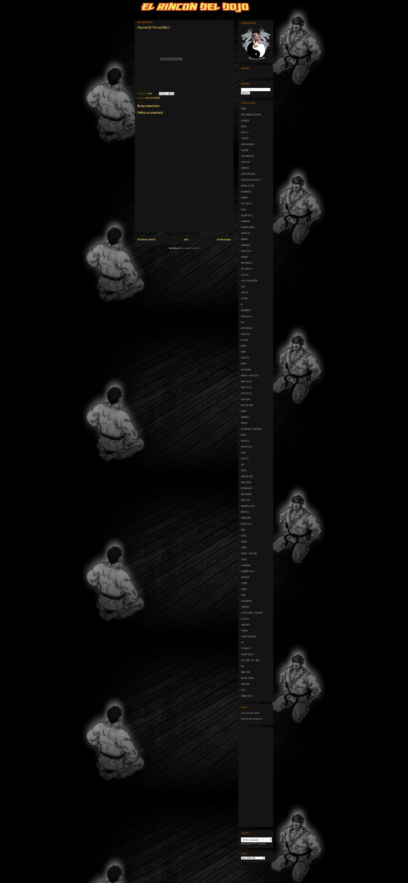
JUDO (243, 287)
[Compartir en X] (166, 93)
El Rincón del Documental (251, 719)
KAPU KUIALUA (246, 328)
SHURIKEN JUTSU (247, 571)
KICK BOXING (246, 370)
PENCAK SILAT (246, 524)
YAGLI (243, 690)
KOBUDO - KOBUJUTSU (250, 376)
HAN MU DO (245, 233)
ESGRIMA (244, 198)
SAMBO (244, 547)
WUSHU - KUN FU (247, 678)
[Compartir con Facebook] (169, 93)
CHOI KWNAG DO (247, 156)
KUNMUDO (245, 417)
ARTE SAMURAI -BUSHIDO (251, 115)
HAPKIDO (244, 257)
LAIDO (243, 453)
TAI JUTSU (245, 619)
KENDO (243, 352)
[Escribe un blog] (163, 93)
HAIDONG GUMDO (247, 227)
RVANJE (244, 542)
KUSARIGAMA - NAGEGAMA (251, 429)
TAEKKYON (245, 607)
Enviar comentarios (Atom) (189, 248)
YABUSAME (245, 684)
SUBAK (243, 589)
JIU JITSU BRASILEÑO (249, 281)
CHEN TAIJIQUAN (247, 144)
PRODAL (244, 536)
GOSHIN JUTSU (247, 215)
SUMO (243, 595)
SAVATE (244, 559)
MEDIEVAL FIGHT (247, 476)
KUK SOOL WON (247, 405)
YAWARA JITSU (246, 696)
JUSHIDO (244, 298)
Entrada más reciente (146, 239)
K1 (242, 304)
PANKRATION (246, 518)
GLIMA (243, 209)
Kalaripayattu (246, 316)
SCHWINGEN (245, 565)
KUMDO (244, 411)
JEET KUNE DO (246, 269)
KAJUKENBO (245, 310)
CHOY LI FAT (149, 98)
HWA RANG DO (246, 263)
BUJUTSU (244, 132)
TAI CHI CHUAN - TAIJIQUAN (251, 613)
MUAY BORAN (246, 494)
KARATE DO (245, 334)
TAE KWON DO (246, 601)
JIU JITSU (244, 275)
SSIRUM (244, 583)
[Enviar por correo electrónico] (160, 93)
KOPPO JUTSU (246, 387)
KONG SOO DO (246, 381)
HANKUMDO (245, 245)
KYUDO (243, 435)
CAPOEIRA (244, 138)
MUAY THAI (245, 500)
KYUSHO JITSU (246, 447)
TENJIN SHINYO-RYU (248, 636)
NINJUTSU (245, 512)
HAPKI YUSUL (246, 251)
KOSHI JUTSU (246, 393)
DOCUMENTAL (246, 192)
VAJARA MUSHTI (247, 654)
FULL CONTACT (246, 203)
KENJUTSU (245, 358)
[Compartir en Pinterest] (172, 93)
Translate (262, 844)
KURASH (244, 423)
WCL (242, 666)
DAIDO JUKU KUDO (248, 174)
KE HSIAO (244, 340)
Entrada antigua (224, 239)
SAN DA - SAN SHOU (249, 553)
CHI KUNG (244, 150)
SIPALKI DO (245, 577)
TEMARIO (157, 98)
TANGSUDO (245, 625)
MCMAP (244, 470)
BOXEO (243, 126)
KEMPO (243, 346)
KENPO (243, 364)
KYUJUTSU (245, 441)
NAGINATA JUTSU (248, 506)
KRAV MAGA (245, 399)
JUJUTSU (244, 292)
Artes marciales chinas (250, 713)
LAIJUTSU (245, 458)
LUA (242, 465)
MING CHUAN (246, 482)
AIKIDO (243, 109)
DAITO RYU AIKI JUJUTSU (250, 180)
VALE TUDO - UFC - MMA (250, 660)
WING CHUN (245, 672)
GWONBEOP (245, 221)
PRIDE (243, 530)
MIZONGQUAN (246, 488)
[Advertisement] (184, 210)
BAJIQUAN (245, 120)
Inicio (186, 239)
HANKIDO (244, 239)
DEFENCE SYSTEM (247, 186)
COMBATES (245, 168)
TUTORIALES (246, 648)
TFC (242, 642)
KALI (242, 322)
